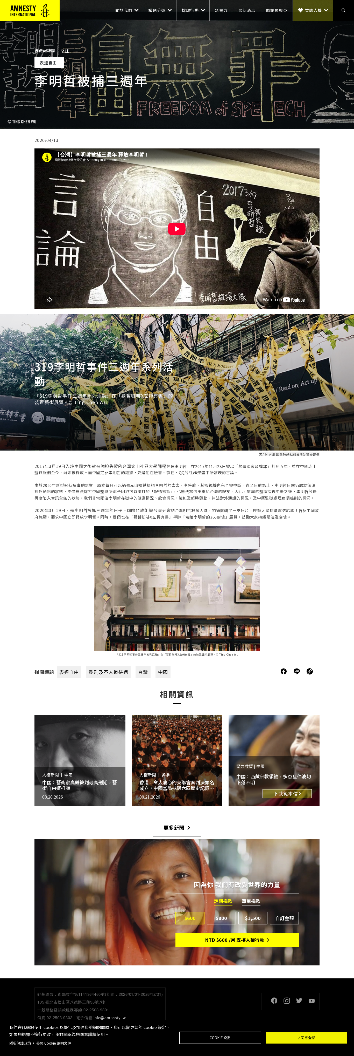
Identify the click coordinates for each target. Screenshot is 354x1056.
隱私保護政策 (20, 1043)
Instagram (286, 1001)
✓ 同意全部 (306, 1037)
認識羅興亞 (277, 10)
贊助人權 (313, 10)
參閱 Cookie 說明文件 (53, 1043)
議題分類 (157, 10)
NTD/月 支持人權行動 (234, 939)
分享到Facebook (284, 671)
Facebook (274, 1001)
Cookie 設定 (220, 1037)
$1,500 (253, 918)
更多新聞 (174, 827)
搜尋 (343, 10)
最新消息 (247, 10)
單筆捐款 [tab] (251, 901)
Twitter (299, 1001)
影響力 (221, 10)
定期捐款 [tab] (223, 901)
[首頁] (30, 10)
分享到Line (297, 671)
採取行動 (190, 10)
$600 (190, 918)
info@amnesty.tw (110, 1017)
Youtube (311, 1001)
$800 (221, 918)
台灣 (143, 672)
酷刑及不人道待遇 (108, 672)
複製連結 (310, 671)
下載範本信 (285, 793)
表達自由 (69, 672)
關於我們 (123, 10)
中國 (163, 672)
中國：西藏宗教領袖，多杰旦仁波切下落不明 (273, 779)
